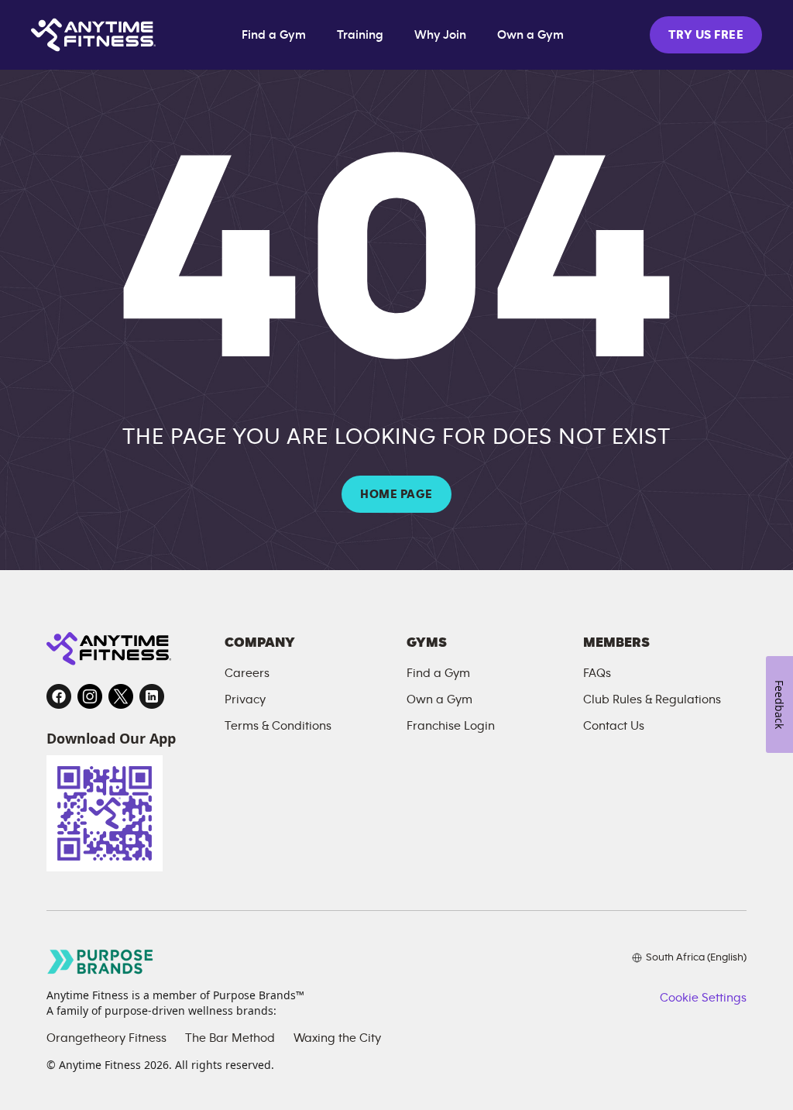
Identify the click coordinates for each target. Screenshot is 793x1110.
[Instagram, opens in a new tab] (89, 696)
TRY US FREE (705, 35)
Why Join (440, 35)
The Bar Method (230, 1038)
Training (360, 35)
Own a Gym (530, 35)
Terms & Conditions (278, 726)
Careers (247, 673)
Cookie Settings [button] (703, 997)
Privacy (245, 699)
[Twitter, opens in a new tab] (120, 696)
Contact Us (613, 726)
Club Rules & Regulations (652, 699)
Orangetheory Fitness (106, 1038)
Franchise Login (451, 726)
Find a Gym (274, 35)
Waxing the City (337, 1038)
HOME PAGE (396, 494)
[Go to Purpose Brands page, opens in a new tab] (100, 961)
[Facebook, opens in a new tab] (58, 696)
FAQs (597, 673)
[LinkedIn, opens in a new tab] (151, 696)
